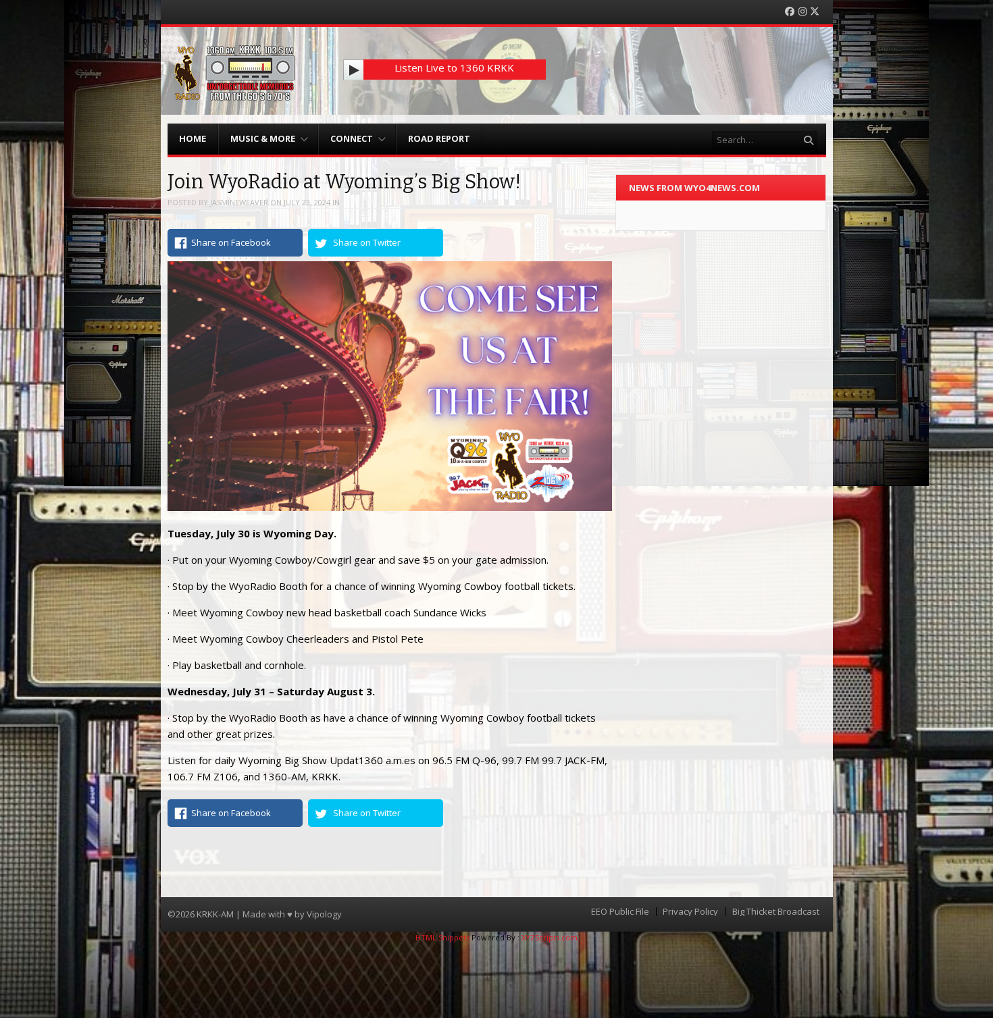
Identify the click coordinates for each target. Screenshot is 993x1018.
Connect (351, 138)
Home (192, 138)
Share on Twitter (367, 242)
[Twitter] (814, 12)
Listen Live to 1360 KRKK (454, 67)
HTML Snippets (442, 937)
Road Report (439, 138)
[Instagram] (802, 12)
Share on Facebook (231, 242)
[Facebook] (789, 12)
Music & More (262, 138)
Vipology (324, 914)
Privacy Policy (690, 911)
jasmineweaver (239, 202)
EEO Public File (620, 911)
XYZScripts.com (549, 937)
